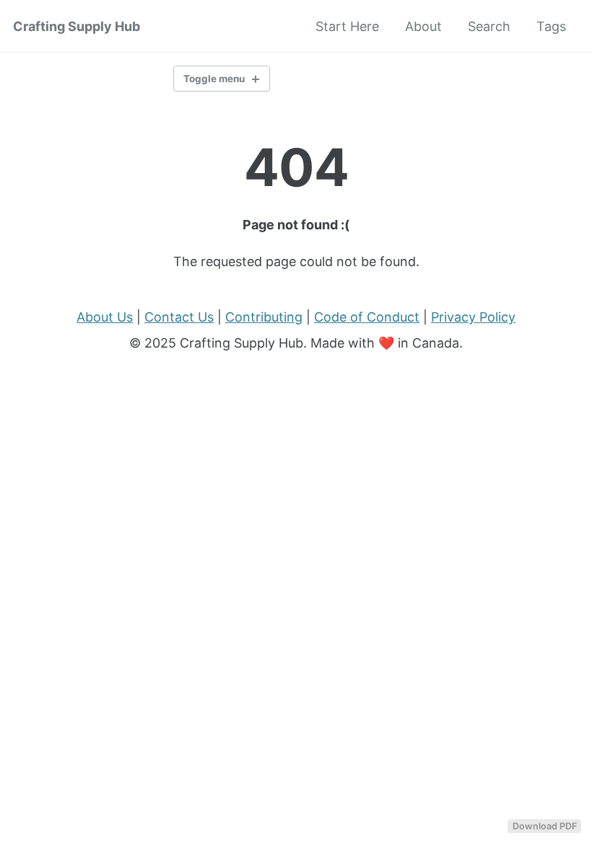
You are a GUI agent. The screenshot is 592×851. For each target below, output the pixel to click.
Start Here (347, 26)
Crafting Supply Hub (76, 26)
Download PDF (545, 826)
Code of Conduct (366, 317)
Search (489, 26)
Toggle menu (214, 78)
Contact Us (179, 317)
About (423, 26)
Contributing (263, 317)
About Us (105, 317)
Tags (551, 26)
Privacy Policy (473, 317)
